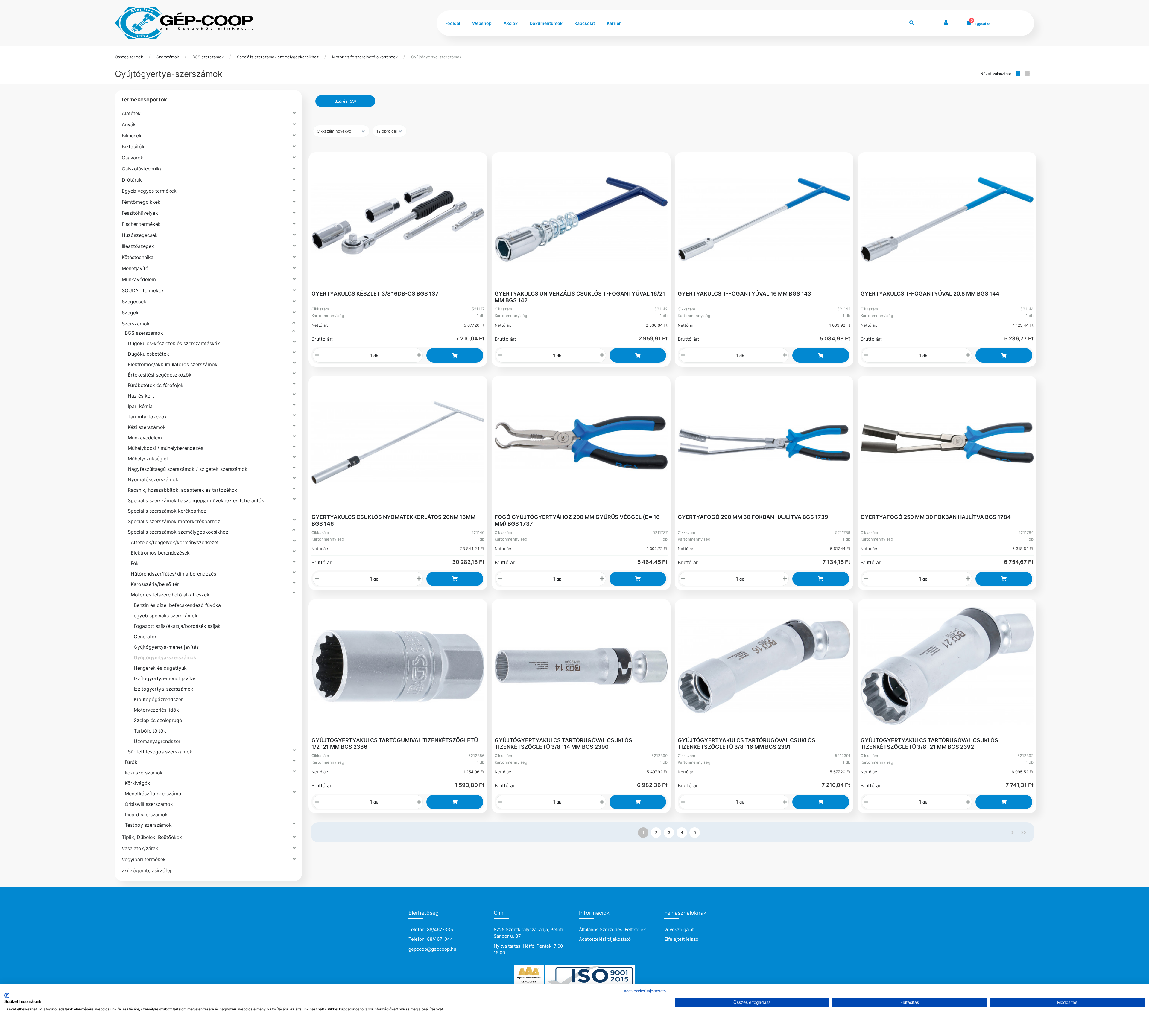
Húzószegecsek (140, 235)
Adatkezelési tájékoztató (605, 939)
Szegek (130, 313)
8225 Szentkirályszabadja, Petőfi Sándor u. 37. (528, 933)
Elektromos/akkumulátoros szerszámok (173, 364)
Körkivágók (137, 783)
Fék (135, 563)
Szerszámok (167, 56)
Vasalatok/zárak (140, 848)
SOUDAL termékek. (143, 290)
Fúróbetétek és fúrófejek (155, 385)
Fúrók (131, 762)
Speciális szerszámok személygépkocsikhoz (278, 56)
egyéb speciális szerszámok (165, 616)
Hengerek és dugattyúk (160, 668)
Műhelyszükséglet (148, 459)
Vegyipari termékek (144, 859)
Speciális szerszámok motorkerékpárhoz (174, 521)
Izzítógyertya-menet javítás (165, 678)
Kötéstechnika (137, 257)
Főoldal (452, 23)
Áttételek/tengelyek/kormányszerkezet (175, 542)
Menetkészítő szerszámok (154, 794)
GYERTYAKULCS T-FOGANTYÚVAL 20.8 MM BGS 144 (930, 293)
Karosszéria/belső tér (155, 584)
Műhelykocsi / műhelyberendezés (165, 448)
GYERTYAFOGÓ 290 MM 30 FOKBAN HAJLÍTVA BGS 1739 (753, 517)
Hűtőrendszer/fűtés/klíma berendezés (173, 574)
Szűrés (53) (345, 101)
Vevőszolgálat (679, 929)
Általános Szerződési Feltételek (612, 929)
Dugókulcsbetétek (148, 354)
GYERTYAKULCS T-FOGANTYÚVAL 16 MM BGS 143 (744, 293)
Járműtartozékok (147, 417)
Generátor (145, 637)
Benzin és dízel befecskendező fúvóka (177, 605)
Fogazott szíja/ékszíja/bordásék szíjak (177, 626)
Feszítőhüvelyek (140, 213)
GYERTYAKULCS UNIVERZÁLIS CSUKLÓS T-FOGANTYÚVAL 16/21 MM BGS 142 (580, 296)
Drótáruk (132, 180)
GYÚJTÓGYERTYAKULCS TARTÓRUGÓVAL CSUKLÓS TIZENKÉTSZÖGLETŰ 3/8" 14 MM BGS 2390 (563, 743)
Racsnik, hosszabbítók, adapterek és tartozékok (182, 490)
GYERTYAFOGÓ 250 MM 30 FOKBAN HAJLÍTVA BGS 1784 (936, 517)
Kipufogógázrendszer (158, 699)
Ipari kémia (140, 406)
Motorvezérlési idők (156, 710)
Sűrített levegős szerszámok (160, 752)
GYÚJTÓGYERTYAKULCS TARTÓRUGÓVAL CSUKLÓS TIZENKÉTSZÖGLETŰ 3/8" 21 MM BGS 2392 (929, 743)
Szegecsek (134, 302)
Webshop (482, 23)
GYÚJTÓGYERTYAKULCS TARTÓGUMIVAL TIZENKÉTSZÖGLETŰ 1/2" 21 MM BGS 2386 (394, 743)
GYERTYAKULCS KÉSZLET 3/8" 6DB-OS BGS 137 (375, 293)
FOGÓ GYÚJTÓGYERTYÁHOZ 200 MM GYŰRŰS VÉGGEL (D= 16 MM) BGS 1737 (577, 520)
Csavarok (132, 158)
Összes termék (129, 56)
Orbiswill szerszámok (149, 804)
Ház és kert (141, 396)
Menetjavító (135, 268)
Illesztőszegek (138, 246)
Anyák (129, 124)
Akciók (511, 23)
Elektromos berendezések (160, 553)
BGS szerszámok (208, 56)
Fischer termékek (141, 224)
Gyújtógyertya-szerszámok (436, 56)
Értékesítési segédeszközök (160, 375)
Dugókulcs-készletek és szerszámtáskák (174, 343)
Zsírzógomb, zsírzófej (146, 870)
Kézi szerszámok (147, 427)
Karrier (614, 23)
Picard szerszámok (146, 814)
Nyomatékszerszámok (153, 479)
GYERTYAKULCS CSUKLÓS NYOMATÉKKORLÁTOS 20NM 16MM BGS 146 (393, 520)
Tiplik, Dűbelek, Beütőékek (152, 837)
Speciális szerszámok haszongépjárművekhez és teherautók (196, 500)
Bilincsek (132, 135)
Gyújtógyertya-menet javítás (166, 647)
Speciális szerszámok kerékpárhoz (167, 511)
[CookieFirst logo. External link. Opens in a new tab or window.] (6, 995)
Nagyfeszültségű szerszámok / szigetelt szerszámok (187, 469)
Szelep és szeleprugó (158, 720)
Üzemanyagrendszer (157, 741)
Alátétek (131, 113)
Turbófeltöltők (150, 731)
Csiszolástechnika (142, 169)
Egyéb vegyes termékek (149, 191)
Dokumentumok (546, 23)
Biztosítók (133, 147)
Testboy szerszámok (148, 825)
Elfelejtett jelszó (681, 939)
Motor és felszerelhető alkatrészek (365, 56)
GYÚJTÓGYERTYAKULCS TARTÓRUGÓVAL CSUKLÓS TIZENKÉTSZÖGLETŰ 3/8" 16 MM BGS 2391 (746, 743)
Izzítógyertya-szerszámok (163, 689)
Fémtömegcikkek (141, 202)
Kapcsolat (584, 23)
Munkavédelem (139, 279)
